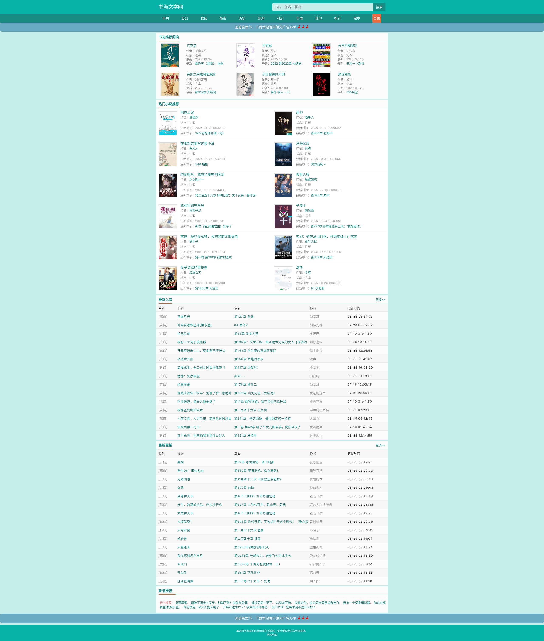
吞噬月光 (183, 316)
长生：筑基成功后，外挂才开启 (199, 504)
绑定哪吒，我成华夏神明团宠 (202, 174)
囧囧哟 (314, 376)
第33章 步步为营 (246, 333)
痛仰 (299, 112)
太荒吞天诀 (185, 513)
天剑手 (182, 572)
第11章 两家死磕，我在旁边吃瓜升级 (260, 401)
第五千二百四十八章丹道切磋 (255, 496)
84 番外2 (241, 325)
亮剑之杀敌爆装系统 (201, 74)
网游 (261, 18)
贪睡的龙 (316, 479)
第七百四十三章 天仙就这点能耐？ (258, 479)
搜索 (379, 7)
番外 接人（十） (281, 92)
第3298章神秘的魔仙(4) (251, 547)
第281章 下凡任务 (247, 572)
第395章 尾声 (320, 195)
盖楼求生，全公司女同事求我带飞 (201, 367)
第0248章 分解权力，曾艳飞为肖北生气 (262, 555)
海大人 (193, 148)
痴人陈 (314, 581)
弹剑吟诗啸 (318, 555)
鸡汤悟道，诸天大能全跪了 (196, 401)
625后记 (352, 92)
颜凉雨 (309, 210)
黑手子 (193, 241)
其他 (318, 18)
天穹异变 (183, 530)
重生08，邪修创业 (190, 470)
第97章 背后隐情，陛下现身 (254, 462)
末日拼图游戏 (347, 46)
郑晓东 (314, 530)
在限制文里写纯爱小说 (197, 143)
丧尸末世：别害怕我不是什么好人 (201, 435)
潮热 (299, 267)
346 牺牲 (201, 164)
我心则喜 (316, 462)
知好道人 (316, 342)
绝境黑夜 (344, 74)
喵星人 (309, 117)
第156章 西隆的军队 (249, 359)
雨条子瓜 (195, 210)
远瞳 (308, 148)
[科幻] (163, 367)
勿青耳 (314, 316)
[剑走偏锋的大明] (245, 74)
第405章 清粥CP (322, 133)
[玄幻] (163, 342)
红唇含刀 (195, 272)
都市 (223, 18)
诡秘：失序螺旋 (188, 376)
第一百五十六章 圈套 (249, 530)
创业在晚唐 (185, 581)
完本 (356, 18)
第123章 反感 (244, 316)
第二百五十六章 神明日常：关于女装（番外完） (227, 195)
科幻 (280, 18)
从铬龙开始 (185, 359)
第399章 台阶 (244, 487)
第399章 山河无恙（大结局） (255, 393)
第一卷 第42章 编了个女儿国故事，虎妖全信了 (267, 427)
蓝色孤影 (316, 547)
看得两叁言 (318, 564)
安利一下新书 (355, 63)
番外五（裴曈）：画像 (209, 63)
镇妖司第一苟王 (188, 427)
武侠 (203, 18)
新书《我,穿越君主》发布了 (213, 226)
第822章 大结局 (205, 92)
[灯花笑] (170, 45)
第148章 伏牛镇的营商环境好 (255, 350)
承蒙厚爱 (183, 384)
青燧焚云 (316, 521)
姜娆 (180, 462)
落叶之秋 (311, 241)
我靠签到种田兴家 (190, 410)
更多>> (380, 299)
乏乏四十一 (196, 179)
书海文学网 (171, 7)
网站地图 (272, 634)
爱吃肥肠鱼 (318, 393)
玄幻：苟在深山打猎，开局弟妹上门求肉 (326, 236)
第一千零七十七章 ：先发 (252, 581)
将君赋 (267, 46)
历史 (242, 18)
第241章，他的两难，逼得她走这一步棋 (262, 418)
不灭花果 (316, 401)
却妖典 (182, 538)
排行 (337, 18)
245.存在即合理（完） (210, 133)
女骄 (180, 487)
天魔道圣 (183, 547)
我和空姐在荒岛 (192, 205)
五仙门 (182, 564)
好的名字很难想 (321, 504)
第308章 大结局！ (323, 257)
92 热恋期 (317, 288)
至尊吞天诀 (185, 496)
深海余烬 (303, 143)
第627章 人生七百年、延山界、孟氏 (260, 504)
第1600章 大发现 (206, 288)
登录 (376, 18)
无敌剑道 (183, 479)
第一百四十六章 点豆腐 (250, 410)
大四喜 (314, 418)
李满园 (314, 333)
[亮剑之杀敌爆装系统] (170, 74)
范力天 (314, 572)
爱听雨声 (316, 427)
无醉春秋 (316, 470)
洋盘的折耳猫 (319, 410)
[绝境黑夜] (321, 74)
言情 (299, 18)
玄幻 (184, 18)
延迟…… (240, 376)
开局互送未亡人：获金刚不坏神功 (201, 350)
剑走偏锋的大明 (273, 74)
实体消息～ (318, 164)
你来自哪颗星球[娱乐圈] (194, 325)
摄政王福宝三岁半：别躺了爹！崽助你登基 (219, 602)
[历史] (163, 581)
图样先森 (316, 325)
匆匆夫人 (316, 487)
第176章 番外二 (245, 384)
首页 (165, 18)
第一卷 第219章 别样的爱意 (213, 257)
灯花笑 (191, 46)
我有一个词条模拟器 (191, 342)
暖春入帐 (303, 174)
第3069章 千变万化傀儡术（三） (258, 564)
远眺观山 (316, 435)
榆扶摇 (314, 538)
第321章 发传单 (245, 435)
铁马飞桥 (316, 496)
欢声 (313, 359)
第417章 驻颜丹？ (247, 367)
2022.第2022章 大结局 (286, 63)
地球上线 (187, 112)
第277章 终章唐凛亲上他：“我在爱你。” (336, 226)
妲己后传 (183, 333)
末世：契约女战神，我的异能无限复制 (209, 236)
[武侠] (163, 401)
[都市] (163, 316)
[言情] (163, 325)
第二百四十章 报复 (247, 538)
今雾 (308, 272)
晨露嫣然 (311, 179)
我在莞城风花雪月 (190, 555)
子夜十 (301, 205)
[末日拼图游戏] (321, 45)
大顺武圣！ (185, 521)
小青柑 (314, 367)
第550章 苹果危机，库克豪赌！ (257, 470)
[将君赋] (245, 45)
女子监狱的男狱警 (194, 267)
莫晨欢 (193, 117)
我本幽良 (316, 350)
